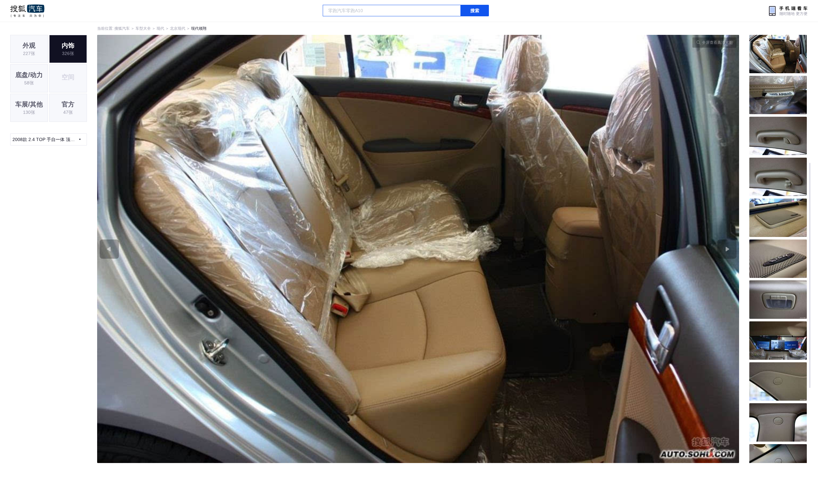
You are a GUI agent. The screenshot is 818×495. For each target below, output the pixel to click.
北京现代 (177, 28)
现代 (160, 28)
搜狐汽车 (27, 10)
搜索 (474, 10)
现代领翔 (198, 28)
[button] (257, 249)
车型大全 (143, 28)
